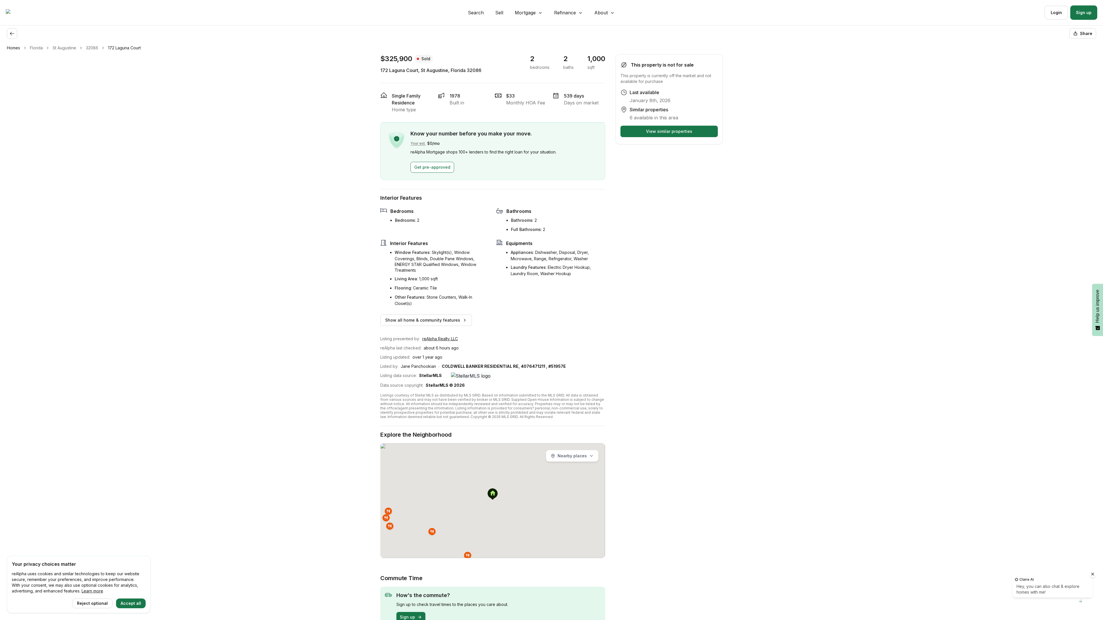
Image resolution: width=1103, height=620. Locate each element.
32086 (92, 47)
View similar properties (669, 131)
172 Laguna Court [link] (124, 47)
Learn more (92, 590)
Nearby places (572, 455)
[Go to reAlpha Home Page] (22, 12)
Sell (499, 12)
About (601, 12)
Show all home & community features (422, 320)
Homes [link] (13, 47)
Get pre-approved (432, 167)
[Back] (12, 33)
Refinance (565, 12)
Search (476, 12)
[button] (492, 494)
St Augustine (64, 47)
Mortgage (525, 12)
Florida (36, 47)
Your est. (418, 143)
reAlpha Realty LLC (440, 338)
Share (1086, 33)
